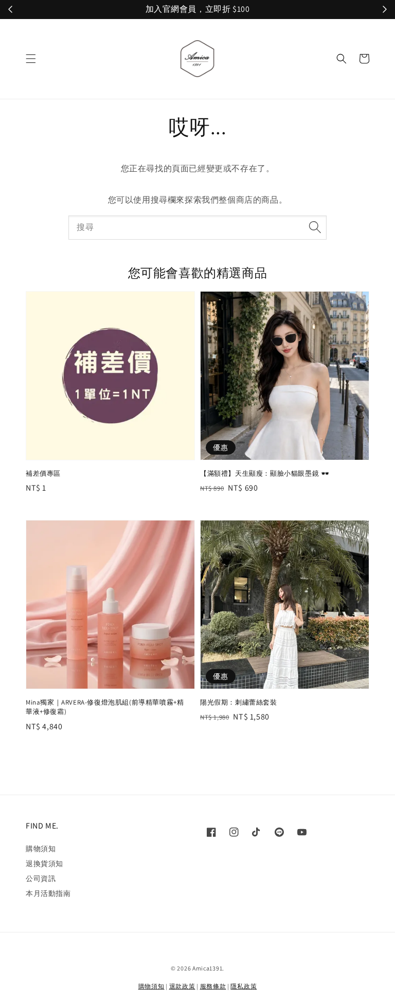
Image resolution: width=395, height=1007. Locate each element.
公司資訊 (41, 878)
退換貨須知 (44, 863)
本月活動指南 (48, 893)
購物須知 (41, 848)
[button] (31, 58)
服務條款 (213, 986)
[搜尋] (314, 227)
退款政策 (182, 986)
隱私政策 (243, 986)
